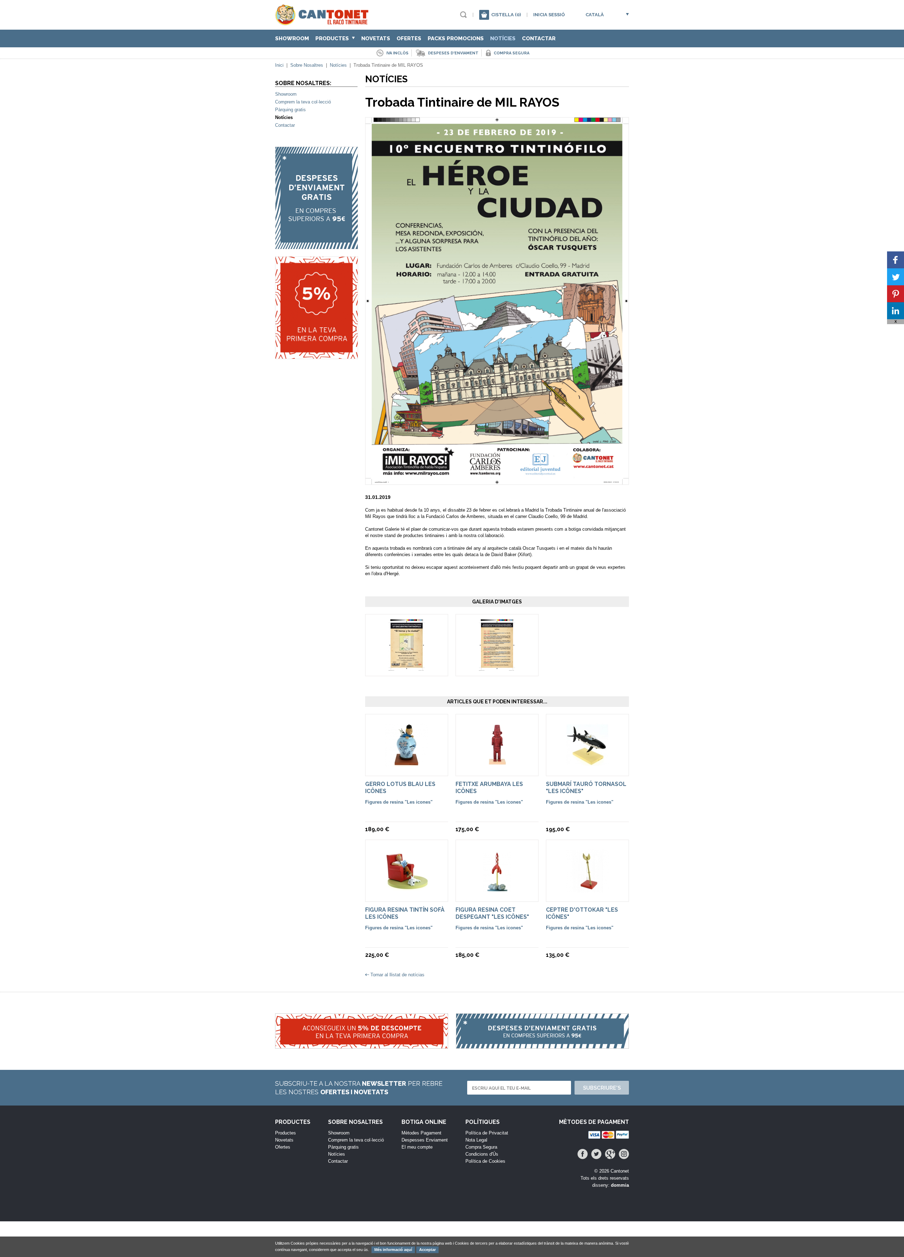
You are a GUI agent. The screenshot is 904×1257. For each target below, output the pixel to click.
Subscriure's (602, 1088)
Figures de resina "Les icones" (399, 802)
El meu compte (417, 1147)
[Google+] (610, 1154)
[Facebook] (582, 1154)
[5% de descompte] (316, 307)
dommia (620, 1185)
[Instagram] (624, 1154)
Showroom (292, 38)
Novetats (375, 38)
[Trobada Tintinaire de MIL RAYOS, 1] (406, 667)
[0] (484, 15)
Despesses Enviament (425, 1140)
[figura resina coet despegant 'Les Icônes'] (497, 893)
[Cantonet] (323, 22)
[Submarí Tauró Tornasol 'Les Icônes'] (587, 767)
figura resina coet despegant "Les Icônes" (492, 913)
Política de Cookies (485, 1161)
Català (594, 14)
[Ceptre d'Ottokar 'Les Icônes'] (587, 893)
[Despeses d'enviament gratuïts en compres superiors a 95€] (316, 198)
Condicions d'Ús (481, 1154)
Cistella (506, 14)
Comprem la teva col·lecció (303, 102)
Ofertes (409, 38)
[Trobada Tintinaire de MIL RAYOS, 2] (497, 667)
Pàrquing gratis (290, 109)
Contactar (538, 38)
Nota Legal (476, 1140)
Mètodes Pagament (421, 1133)
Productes (332, 38)
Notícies (503, 38)
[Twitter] (596, 1154)
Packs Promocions (456, 38)
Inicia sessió (549, 14)
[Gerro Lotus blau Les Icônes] (406, 767)
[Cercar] (463, 14)
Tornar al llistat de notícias (397, 974)
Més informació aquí (393, 1249)
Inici (279, 65)
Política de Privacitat (486, 1133)
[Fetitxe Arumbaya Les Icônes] (497, 767)
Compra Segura (481, 1147)
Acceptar (427, 1249)
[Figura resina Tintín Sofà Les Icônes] (406, 893)
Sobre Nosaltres (306, 65)
